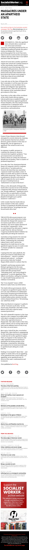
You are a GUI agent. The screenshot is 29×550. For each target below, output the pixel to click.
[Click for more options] (26, 39)
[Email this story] (18, 39)
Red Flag (15, 364)
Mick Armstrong (6, 8)
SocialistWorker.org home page (14, 545)
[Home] (12, 2)
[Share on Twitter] (2, 39)
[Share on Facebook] (10, 39)
